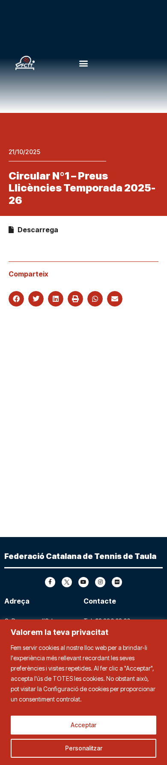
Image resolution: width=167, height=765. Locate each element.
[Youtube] (83, 582)
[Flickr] (117, 582)
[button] (84, 63)
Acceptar (83, 725)
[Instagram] (100, 582)
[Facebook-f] (50, 582)
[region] (83, 692)
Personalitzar (83, 748)
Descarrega (36, 229)
